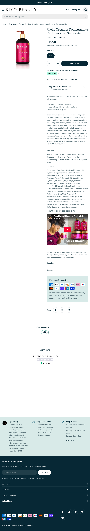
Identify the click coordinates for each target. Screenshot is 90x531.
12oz (50, 56)
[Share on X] (62, 310)
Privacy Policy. (40, 478)
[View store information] (84, 87)
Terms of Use (28, 478)
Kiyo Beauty (12, 525)
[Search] (85, 16)
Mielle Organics (59, 37)
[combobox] (45, 16)
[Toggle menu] (3, 9)
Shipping (59, 45)
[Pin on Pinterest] (68, 310)
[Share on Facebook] (55, 310)
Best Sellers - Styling (16, 24)
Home (4, 24)
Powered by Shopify (25, 525)
